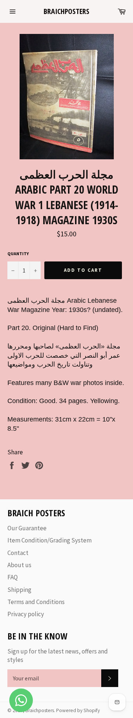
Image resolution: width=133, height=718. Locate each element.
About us (19, 565)
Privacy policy (25, 614)
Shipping (19, 590)
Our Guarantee (27, 528)
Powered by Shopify (78, 710)
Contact (17, 553)
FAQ (12, 577)
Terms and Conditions (36, 602)
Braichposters (66, 11)
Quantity (18, 253)
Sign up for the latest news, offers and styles (57, 655)
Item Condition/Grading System (49, 540)
